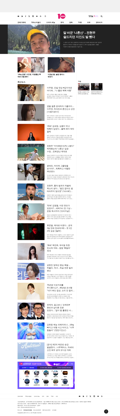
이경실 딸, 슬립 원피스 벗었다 (56, 75)
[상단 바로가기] (106, 411)
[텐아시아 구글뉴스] (40, 16)
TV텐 (80, 22)
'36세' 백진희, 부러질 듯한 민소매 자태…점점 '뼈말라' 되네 (58, 248)
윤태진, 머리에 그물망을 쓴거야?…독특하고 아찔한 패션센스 (58, 168)
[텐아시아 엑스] (29, 16)
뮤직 (62, 22)
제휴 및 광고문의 (46, 410)
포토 (88, 22)
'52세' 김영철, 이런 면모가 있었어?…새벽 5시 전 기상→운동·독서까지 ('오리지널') (59, 208)
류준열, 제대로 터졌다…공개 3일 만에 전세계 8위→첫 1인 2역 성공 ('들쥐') (59, 228)
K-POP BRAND (28, 367)
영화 (71, 22)
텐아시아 (26, 412)
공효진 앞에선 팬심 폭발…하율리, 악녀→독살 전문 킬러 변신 (60, 268)
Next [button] (71, 378)
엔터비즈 (99, 22)
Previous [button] (20, 378)
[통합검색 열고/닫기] (101, 16)
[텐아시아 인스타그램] (33, 16)
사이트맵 (54, 410)
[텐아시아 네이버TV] (22, 16)
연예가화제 (22, 22)
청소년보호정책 (37, 410)
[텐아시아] (61, 16)
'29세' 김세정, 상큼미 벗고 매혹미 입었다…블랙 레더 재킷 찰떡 (60, 129)
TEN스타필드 (36, 22)
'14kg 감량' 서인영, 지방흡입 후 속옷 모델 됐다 (29, 75)
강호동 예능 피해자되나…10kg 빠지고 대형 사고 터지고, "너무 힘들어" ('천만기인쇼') (60, 327)
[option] (46, 378)
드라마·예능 (50, 22)
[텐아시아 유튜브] (18, 16)
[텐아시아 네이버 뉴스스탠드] (36, 16)
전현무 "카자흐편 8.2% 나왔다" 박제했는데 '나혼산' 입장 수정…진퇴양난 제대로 (60, 149)
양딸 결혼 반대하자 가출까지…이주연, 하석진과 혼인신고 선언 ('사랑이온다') (61, 109)
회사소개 (20, 410)
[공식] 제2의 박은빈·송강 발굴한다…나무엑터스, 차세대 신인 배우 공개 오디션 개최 (60, 347)
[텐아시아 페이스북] (25, 16)
